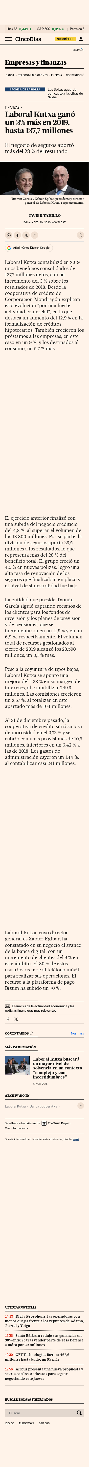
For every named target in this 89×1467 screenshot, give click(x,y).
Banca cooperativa (43, 1106)
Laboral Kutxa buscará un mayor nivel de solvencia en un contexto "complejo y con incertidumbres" (57, 1068)
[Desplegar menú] (8, 39)
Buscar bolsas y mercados (29, 1399)
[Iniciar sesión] (80, 39)
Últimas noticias (20, 1307)
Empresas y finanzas (36, 62)
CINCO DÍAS (40, 1083)
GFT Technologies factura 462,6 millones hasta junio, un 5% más (37, 1357)
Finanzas (12, 107)
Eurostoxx (26, 1423)
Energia (56, 75)
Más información (15, 1128)
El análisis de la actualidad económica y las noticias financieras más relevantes (39, 1008)
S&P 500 (43, 29)
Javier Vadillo (45, 215)
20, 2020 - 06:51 (49, 222)
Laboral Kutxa (15, 1106)
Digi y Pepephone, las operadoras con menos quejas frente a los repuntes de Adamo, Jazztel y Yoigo (44, 1321)
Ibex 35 (12, 29)
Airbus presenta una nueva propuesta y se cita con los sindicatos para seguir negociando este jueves (44, 1374)
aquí (76, 1139)
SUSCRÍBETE (65, 39)
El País (78, 49)
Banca (10, 75)
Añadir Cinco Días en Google (31, 247)
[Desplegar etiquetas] (80, 1105)
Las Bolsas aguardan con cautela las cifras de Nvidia (65, 93)
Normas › (77, 1033)
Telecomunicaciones (32, 75)
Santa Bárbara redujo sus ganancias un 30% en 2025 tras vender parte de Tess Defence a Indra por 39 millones (44, 1340)
